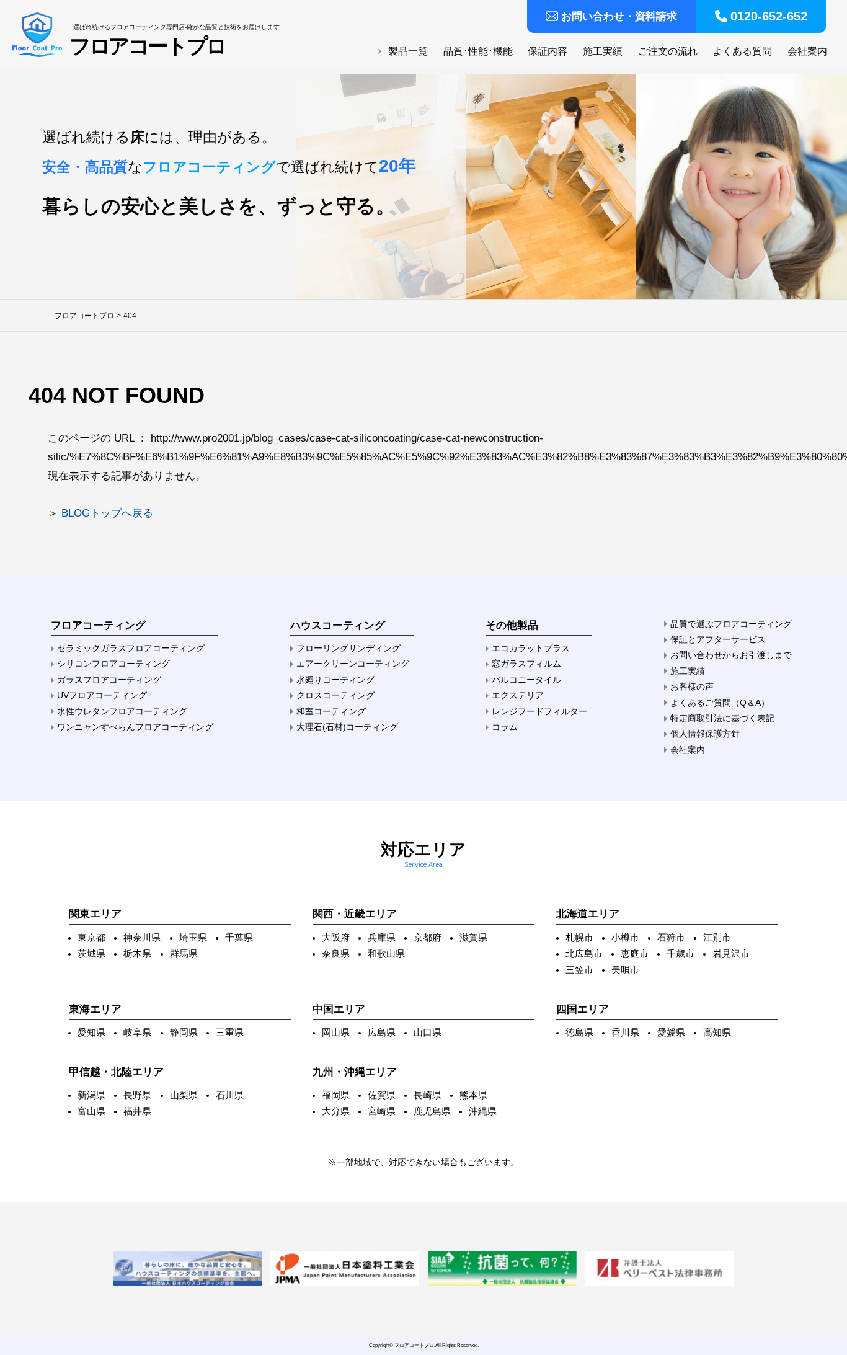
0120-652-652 (768, 16)
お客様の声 (692, 686)
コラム (505, 727)
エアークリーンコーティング (352, 664)
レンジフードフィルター (539, 711)
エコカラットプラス (531, 648)
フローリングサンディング (348, 648)
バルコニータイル (526, 680)
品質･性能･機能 (478, 51)
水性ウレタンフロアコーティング (122, 711)
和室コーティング (331, 711)
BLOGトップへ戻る (107, 513)
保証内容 (547, 51)
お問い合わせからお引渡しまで (731, 655)
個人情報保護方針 (705, 734)
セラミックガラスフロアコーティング (131, 648)
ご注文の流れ (668, 51)
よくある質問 (742, 51)
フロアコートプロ (147, 46)
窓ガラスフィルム (526, 664)
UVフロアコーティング (102, 695)
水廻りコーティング (335, 680)
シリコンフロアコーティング (113, 664)
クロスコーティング (335, 695)
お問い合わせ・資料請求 (619, 16)
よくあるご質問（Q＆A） (719, 703)
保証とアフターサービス (718, 639)
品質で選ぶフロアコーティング (731, 624)
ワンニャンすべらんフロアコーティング (135, 727)
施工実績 (603, 51)
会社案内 (807, 51)
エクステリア (518, 695)
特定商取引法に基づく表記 (722, 718)
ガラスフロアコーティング (109, 680)
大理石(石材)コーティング (347, 727)
